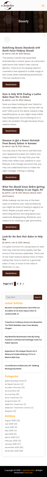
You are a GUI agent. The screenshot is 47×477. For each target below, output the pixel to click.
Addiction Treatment (14, 404)
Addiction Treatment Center (17, 407)
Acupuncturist (11, 401)
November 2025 (12, 451)
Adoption (9, 411)
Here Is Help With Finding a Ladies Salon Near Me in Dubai (21, 95)
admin (8, 53)
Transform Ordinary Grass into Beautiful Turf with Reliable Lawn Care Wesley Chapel (23, 325)
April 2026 (9, 434)
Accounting (10, 394)
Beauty (27, 53)
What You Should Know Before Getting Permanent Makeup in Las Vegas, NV (23, 188)
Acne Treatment (12, 397)
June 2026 (9, 427)
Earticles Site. (29, 470)
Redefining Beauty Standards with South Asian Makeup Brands (21, 49)
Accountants (10, 391)
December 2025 (12, 447)
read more (11, 84)
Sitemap (29, 472)
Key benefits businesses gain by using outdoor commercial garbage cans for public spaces (23, 339)
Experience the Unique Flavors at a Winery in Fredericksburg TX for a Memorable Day (21, 354)
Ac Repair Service (12, 384)
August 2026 (10, 420)
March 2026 (10, 437)
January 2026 (11, 444)
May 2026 (9, 430)
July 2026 (9, 424)
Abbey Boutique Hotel (14, 381)
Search (38, 297)
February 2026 (11, 440)
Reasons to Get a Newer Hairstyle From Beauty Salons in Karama (21, 142)
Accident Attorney (13, 387)
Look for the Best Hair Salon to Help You (22, 238)
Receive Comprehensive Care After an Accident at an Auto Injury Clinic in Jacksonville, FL (22, 310)
